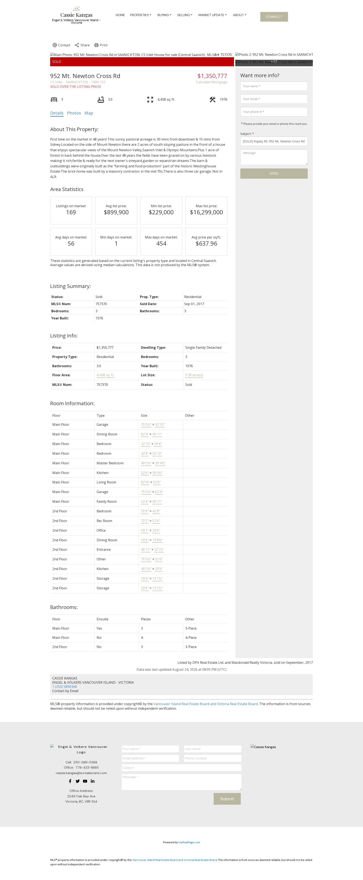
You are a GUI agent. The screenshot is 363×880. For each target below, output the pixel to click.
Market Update (211, 15)
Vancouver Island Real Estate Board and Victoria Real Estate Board (206, 704)
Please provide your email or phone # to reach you (275, 124)
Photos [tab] (74, 113)
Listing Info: (64, 335)
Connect (274, 17)
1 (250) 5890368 (64, 686)
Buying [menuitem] (163, 15)
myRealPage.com (189, 842)
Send (274, 173)
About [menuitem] (238, 15)
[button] (274, 16)
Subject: (245, 134)
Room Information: (72, 403)
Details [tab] (57, 113)
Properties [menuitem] (139, 15)
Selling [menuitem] (183, 15)
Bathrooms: (64, 607)
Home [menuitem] (120, 15)
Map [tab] (88, 113)
